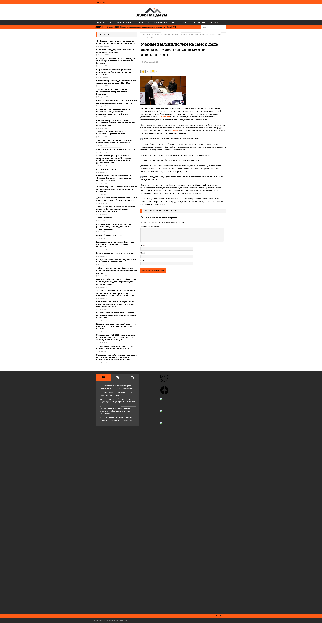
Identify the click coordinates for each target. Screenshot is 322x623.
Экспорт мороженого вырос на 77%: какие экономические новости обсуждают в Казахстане (116, 189)
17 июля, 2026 (102, 194)
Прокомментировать (149, 227)
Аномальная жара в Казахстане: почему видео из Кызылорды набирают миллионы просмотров (115, 209)
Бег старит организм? (106, 169)
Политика (143, 22)
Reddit (175, 131)
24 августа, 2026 (103, 55)
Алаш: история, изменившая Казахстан (115, 149)
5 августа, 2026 (103, 117)
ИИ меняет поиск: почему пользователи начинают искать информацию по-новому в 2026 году (116, 315)
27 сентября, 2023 (151, 62)
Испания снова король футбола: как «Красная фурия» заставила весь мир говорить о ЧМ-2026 (114, 178)
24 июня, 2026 (102, 287)
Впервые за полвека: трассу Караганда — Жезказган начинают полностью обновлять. (116, 244)
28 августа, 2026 (103, 46)
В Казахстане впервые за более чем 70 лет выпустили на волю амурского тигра (116, 102)
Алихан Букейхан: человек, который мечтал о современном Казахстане (114, 141)
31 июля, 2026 (102, 128)
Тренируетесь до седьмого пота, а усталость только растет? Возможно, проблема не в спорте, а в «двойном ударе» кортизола (113, 159)
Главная (100, 22)
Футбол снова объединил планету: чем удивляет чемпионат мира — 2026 (114, 347)
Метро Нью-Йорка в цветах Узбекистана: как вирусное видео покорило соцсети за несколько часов (116, 281)
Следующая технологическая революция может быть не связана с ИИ (116, 261)
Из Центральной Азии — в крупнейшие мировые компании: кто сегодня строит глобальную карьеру (115, 304)
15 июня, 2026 (102, 351)
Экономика (160, 22)
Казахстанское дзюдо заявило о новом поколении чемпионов (115, 51)
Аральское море (104, 218)
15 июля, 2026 (102, 203)
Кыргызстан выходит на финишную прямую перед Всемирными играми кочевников (113, 72)
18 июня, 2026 (102, 320)
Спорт (185, 22)
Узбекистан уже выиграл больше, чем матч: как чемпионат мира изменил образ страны (116, 270)
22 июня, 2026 (102, 298)
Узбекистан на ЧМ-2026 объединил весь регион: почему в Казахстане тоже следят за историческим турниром (116, 337)
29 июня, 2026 (102, 249)
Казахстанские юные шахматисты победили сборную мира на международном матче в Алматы (113, 111)
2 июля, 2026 (102, 238)
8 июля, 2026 (102, 221)
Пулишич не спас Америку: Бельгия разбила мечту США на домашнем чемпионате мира (113, 226)
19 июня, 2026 (102, 309)
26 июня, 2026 (102, 265)
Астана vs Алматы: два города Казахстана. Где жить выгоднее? (112, 133)
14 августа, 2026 (103, 66)
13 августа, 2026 (103, 77)
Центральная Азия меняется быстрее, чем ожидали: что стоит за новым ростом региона (116, 326)
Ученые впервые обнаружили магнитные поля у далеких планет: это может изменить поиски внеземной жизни (116, 357)
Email (143, 253)
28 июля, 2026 (102, 152)
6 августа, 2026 (103, 97)
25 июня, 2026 (102, 276)
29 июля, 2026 (102, 146)
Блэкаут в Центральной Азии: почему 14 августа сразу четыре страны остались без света (115, 61)
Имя (142, 246)
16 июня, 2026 (102, 342)
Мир (174, 22)
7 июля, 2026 (102, 232)
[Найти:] (213, 27)
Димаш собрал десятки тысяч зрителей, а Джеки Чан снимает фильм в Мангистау (116, 199)
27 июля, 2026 (102, 165)
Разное (214, 22)
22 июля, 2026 (102, 183)
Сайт (142, 261)
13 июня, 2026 (102, 362)
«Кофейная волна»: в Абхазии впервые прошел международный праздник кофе (116, 42)
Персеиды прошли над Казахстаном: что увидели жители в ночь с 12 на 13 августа (116, 82)
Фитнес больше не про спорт (110, 235)
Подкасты (199, 22)
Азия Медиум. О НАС (219, 615)
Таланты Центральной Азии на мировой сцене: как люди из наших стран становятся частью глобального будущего (116, 293)
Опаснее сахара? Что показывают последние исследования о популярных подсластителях (115, 123)
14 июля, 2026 (102, 214)
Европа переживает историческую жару (116, 253)
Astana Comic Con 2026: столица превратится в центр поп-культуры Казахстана (113, 92)
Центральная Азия (120, 22)
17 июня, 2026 (102, 331)
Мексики (165, 117)
